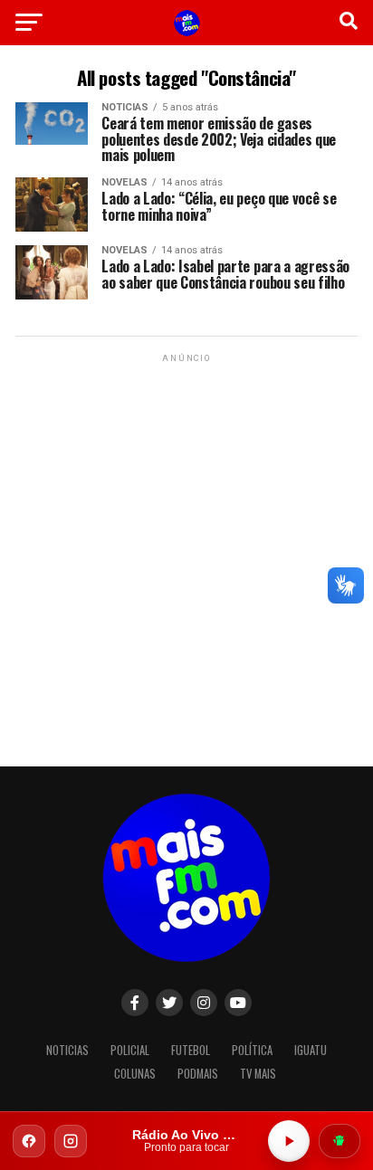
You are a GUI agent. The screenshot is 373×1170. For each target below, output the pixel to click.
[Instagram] (70, 1141)
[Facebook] (29, 1141)
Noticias (67, 1050)
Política (252, 1050)
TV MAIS (258, 1073)
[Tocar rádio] (289, 1141)
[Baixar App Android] (339, 1141)
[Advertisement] (186, 552)
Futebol (190, 1050)
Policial (129, 1050)
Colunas (135, 1073)
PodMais (197, 1073)
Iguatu (310, 1050)
